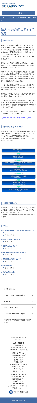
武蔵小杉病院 (18, 357)
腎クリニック (18, 369)
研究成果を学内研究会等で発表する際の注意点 (17, 321)
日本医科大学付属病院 (18, 355)
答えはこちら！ (10, 235)
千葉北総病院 (18, 362)
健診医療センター (18, 371)
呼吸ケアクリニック (18, 366)
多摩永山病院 (18, 360)
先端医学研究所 (18, 383)
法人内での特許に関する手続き (14, 295)
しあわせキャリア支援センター (18, 386)
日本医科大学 (18, 345)
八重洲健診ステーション (18, 364)
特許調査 (7, 301)
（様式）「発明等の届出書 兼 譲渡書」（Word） (17, 118)
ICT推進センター (18, 381)
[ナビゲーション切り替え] (18, 13)
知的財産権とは (9, 289)
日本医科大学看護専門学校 (18, 350)
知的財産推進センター (18, 376)
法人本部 (18, 339)
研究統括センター (18, 388)
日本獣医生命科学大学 (18, 347)
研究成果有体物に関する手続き (14, 314)
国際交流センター (18, 379)
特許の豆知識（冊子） (11, 307)
